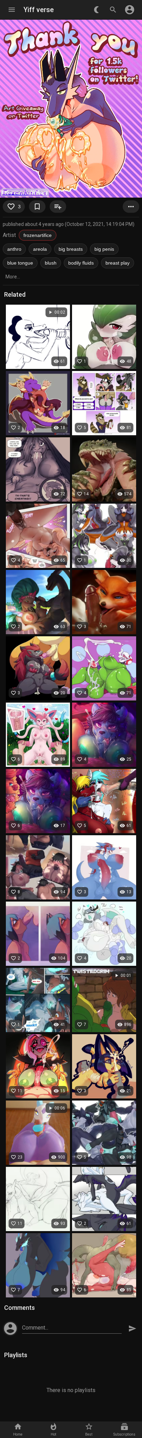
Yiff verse (38, 10)
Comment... (35, 1327)
